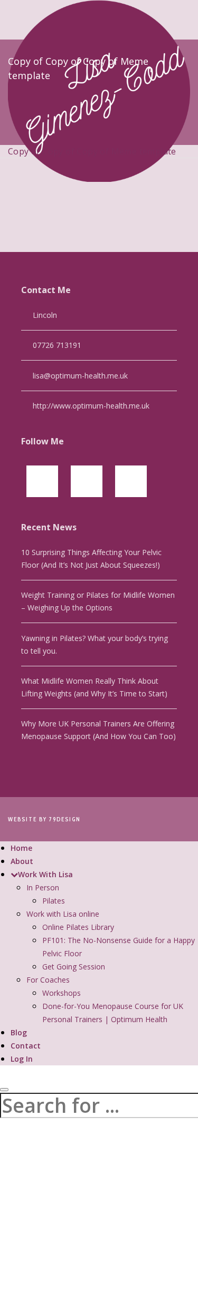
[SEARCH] (4, 1089)
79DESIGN (65, 819)
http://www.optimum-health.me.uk (91, 406)
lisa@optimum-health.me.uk (80, 376)
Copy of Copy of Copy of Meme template (92, 151)
